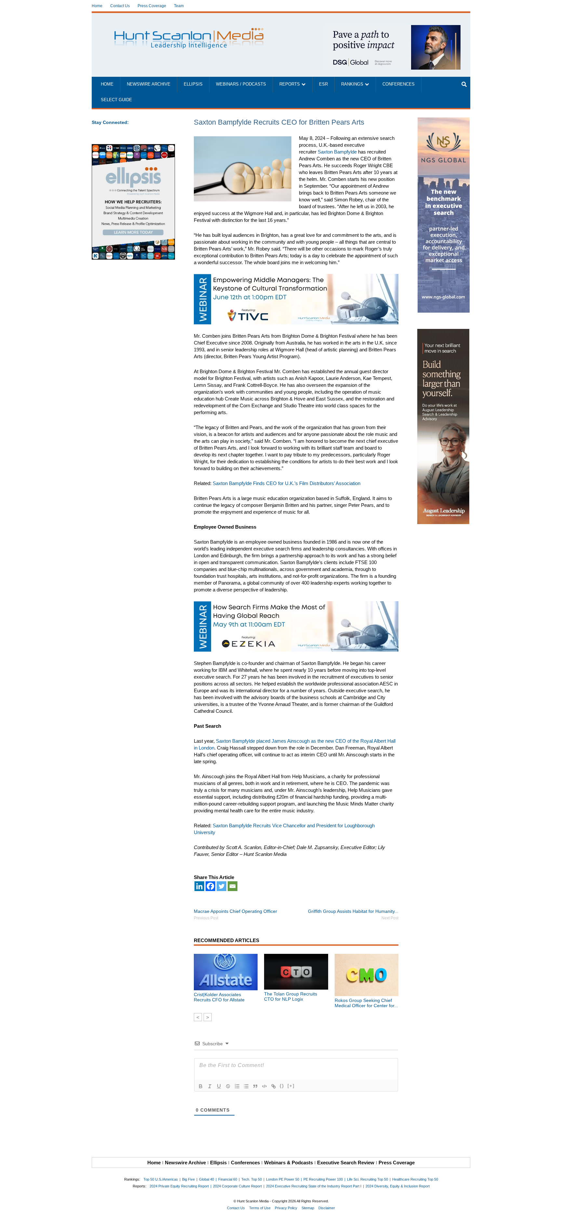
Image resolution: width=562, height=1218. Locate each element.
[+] (291, 1085)
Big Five (188, 1179)
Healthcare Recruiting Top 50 (415, 1179)
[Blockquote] (255, 1086)
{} (282, 1085)
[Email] (232, 886)
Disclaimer (326, 1208)
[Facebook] (210, 886)
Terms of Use (260, 1208)
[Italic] (209, 1086)
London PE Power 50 (282, 1179)
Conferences (398, 84)
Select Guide (116, 100)
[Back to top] (552, 1208)
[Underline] (218, 1086)
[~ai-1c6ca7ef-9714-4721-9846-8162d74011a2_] (392, 28)
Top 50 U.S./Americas (160, 1179)
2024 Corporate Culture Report (237, 1186)
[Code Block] (264, 1086)
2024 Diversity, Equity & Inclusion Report (398, 1186)
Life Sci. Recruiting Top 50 (367, 1179)
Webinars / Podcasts (241, 84)
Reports (289, 84)
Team (179, 6)
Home (97, 6)
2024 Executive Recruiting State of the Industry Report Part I (313, 1186)
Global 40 (206, 1179)
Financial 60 (227, 1179)
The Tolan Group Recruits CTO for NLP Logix (290, 996)
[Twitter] (221, 886)
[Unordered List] (246, 1086)
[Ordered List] (237, 1086)
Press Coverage (152, 6)
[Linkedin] (199, 886)
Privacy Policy (286, 1208)
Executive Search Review (345, 1162)
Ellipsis (193, 84)
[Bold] (200, 1086)
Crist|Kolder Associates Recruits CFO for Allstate (219, 997)
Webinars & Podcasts (288, 1162)
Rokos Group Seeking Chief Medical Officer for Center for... (366, 1003)
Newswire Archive (148, 84)
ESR (323, 84)
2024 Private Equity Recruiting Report (179, 1186)
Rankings (352, 84)
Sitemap (307, 1208)
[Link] (273, 1086)
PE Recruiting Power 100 (323, 1179)
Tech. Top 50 (251, 1179)
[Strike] (228, 1086)
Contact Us (120, 6)
